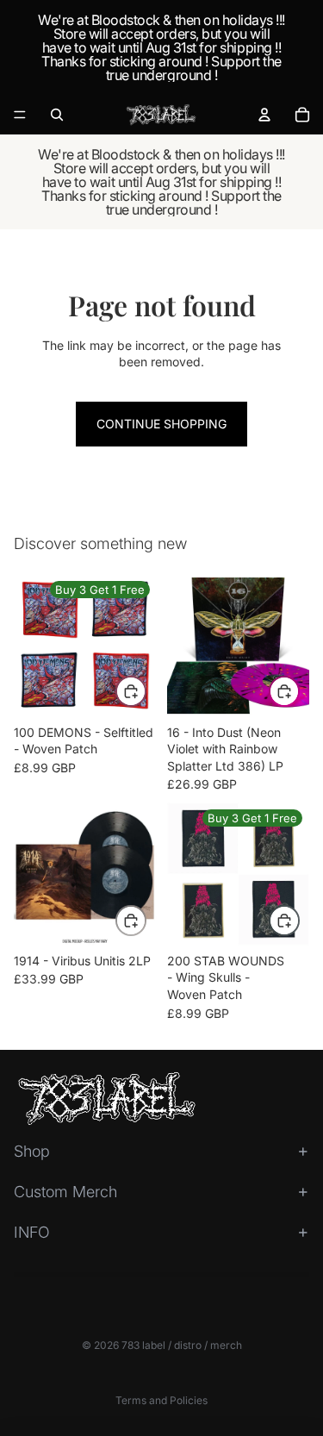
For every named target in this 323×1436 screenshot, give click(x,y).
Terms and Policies (161, 1400)
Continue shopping (161, 423)
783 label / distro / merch (181, 1345)
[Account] (264, 115)
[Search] (57, 115)
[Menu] (20, 114)
